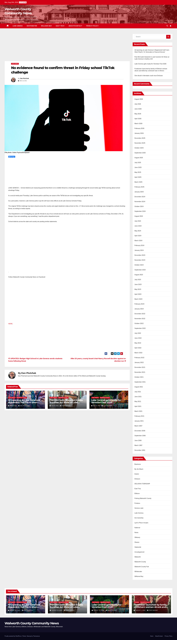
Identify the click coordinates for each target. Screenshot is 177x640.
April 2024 (138, 235)
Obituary (137, 537)
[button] (167, 26)
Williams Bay (46, 26)
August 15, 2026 (57, 610)
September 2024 (140, 211)
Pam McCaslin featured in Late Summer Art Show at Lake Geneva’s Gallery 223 (66, 402)
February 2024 (139, 245)
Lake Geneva (18, 26)
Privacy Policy (92, 26)
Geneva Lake (139, 508)
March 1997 (138, 445)
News (136, 532)
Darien (137, 474)
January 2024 (139, 250)
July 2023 (138, 279)
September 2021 (140, 382)
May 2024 (138, 231)
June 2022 (138, 338)
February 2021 (139, 416)
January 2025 (139, 192)
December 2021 (140, 367)
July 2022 (138, 333)
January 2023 (139, 309)
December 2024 (140, 196)
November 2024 (140, 201)
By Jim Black (139, 469)
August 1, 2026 (140, 610)
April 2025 (138, 177)
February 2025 (139, 187)
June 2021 (138, 396)
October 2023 (139, 265)
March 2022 (138, 352)
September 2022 (140, 328)
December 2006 (140, 431)
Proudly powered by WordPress (13, 636)
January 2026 (139, 133)
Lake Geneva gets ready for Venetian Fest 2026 (106, 401)
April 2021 (138, 406)
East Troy (60, 26)
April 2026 (138, 118)
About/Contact (75, 26)
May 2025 (138, 172)
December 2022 (140, 313)
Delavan (137, 479)
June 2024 (138, 226)
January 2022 (139, 362)
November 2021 (140, 372)
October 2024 (139, 206)
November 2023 (140, 260)
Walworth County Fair (142, 566)
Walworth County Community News (32, 623)
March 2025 (138, 182)
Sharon (137, 542)
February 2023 (139, 304)
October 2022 (139, 323)
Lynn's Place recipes (141, 523)
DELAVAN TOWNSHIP (142, 484)
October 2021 (139, 377)
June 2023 (138, 284)
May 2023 (138, 289)
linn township (139, 518)
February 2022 (139, 357)
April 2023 (138, 294)
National (137, 527)
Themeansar (36, 636)
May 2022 (138, 343)
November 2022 (140, 318)
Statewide (138, 547)
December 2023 (140, 255)
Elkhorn (137, 493)
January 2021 (139, 421)
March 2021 (138, 411)
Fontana (137, 503)
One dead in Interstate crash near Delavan (149, 75)
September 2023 (140, 270)
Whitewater (32, 26)
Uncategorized (139, 552)
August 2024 (139, 216)
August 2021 (139, 387)
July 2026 (138, 104)
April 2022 (138, 348)
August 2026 (139, 99)
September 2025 (140, 153)
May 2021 (138, 401)
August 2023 (139, 274)
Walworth (138, 557)
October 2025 (139, 148)
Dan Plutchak (24, 78)
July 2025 (138, 162)
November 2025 (140, 143)
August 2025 (139, 157)
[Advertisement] (60, 47)
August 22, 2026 (15, 610)
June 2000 (138, 440)
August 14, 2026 (99, 610)
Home (151, 636)
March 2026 (138, 123)
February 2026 (139, 128)
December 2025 (140, 138)
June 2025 (138, 167)
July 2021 (138, 392)
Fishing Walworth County (143, 498)
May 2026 (138, 114)
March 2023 (138, 299)
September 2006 (140, 435)
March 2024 (138, 240)
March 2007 (138, 426)
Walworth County (21, 397)
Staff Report (66, 405)
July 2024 (138, 221)
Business (138, 464)
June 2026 (138, 109)
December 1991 (140, 450)
